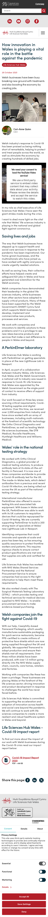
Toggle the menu (43, 32)
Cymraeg (39, 4)
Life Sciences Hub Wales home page (16, 31)
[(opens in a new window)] (9, 21)
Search (43, 11)
